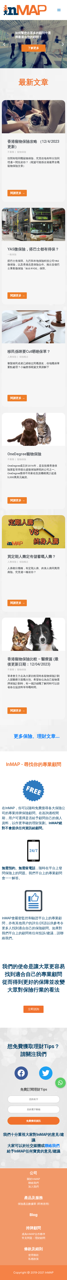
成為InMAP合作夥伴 (33, 1234)
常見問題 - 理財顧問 (33, 1237)
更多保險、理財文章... (37, 736)
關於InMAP (33, 1178)
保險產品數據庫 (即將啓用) (33, 1203)
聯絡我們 (52, 1145)
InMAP (49, 1272)
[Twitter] (45, 1073)
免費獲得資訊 (33, 1120)
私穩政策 (33, 1258)
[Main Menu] (59, 10)
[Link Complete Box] (33, 151)
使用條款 (33, 1254)
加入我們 (33, 1186)
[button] (31, 65)
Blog (34, 1215)
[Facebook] (21, 1073)
